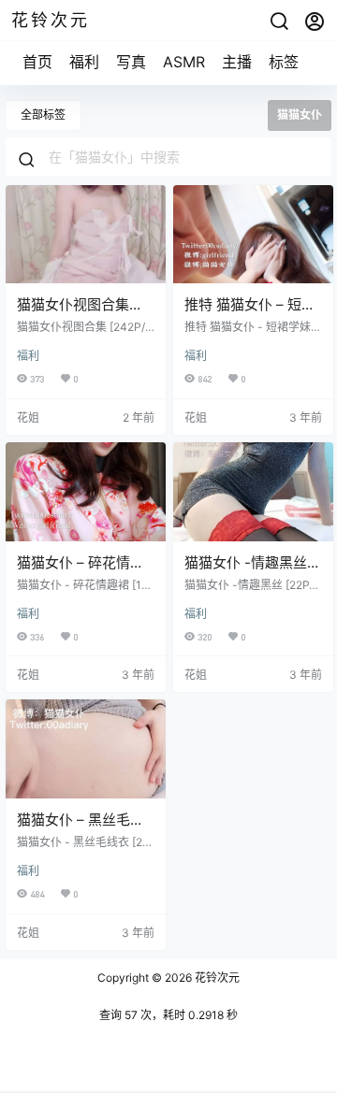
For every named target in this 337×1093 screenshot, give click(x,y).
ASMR (184, 61)
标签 (284, 61)
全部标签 (43, 115)
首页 (37, 61)
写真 (131, 61)
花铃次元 (216, 978)
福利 (84, 61)
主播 (237, 61)
